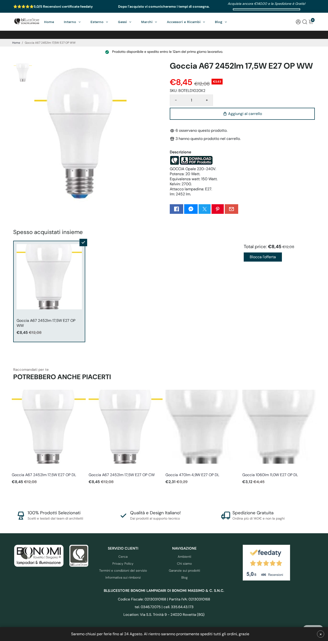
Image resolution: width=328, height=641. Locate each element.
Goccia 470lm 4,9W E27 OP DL (192, 474)
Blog (184, 577)
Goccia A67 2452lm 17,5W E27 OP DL (44, 474)
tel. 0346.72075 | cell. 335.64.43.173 (164, 607)
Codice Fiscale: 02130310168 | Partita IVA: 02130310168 (164, 599)
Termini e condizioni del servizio (123, 571)
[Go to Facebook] (176, 209)
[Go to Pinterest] (218, 209)
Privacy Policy (123, 564)
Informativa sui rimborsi (123, 577)
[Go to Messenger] (191, 209)
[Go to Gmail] (231, 209)
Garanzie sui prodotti (184, 571)
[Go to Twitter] (205, 209)
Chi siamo (184, 564)
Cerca (123, 557)
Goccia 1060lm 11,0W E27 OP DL (270, 474)
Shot (15, 468)
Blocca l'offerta (263, 256)
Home (16, 43)
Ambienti (184, 557)
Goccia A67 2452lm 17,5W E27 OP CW (122, 474)
